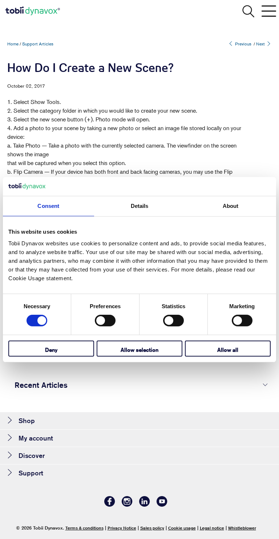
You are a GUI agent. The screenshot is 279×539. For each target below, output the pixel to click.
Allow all (227, 349)
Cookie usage (182, 528)
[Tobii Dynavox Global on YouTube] (162, 505)
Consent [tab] (48, 206)
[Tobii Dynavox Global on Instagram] (127, 505)
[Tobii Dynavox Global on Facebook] (110, 505)
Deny (51, 349)
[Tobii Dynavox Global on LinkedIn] (145, 505)
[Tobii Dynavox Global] (32, 11)
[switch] (105, 320)
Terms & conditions (84, 528)
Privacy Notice (122, 528)
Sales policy (152, 528)
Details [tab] (140, 206)
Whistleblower (242, 528)
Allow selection (139, 349)
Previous (242, 44)
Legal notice (212, 528)
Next (261, 44)
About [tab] (231, 206)
